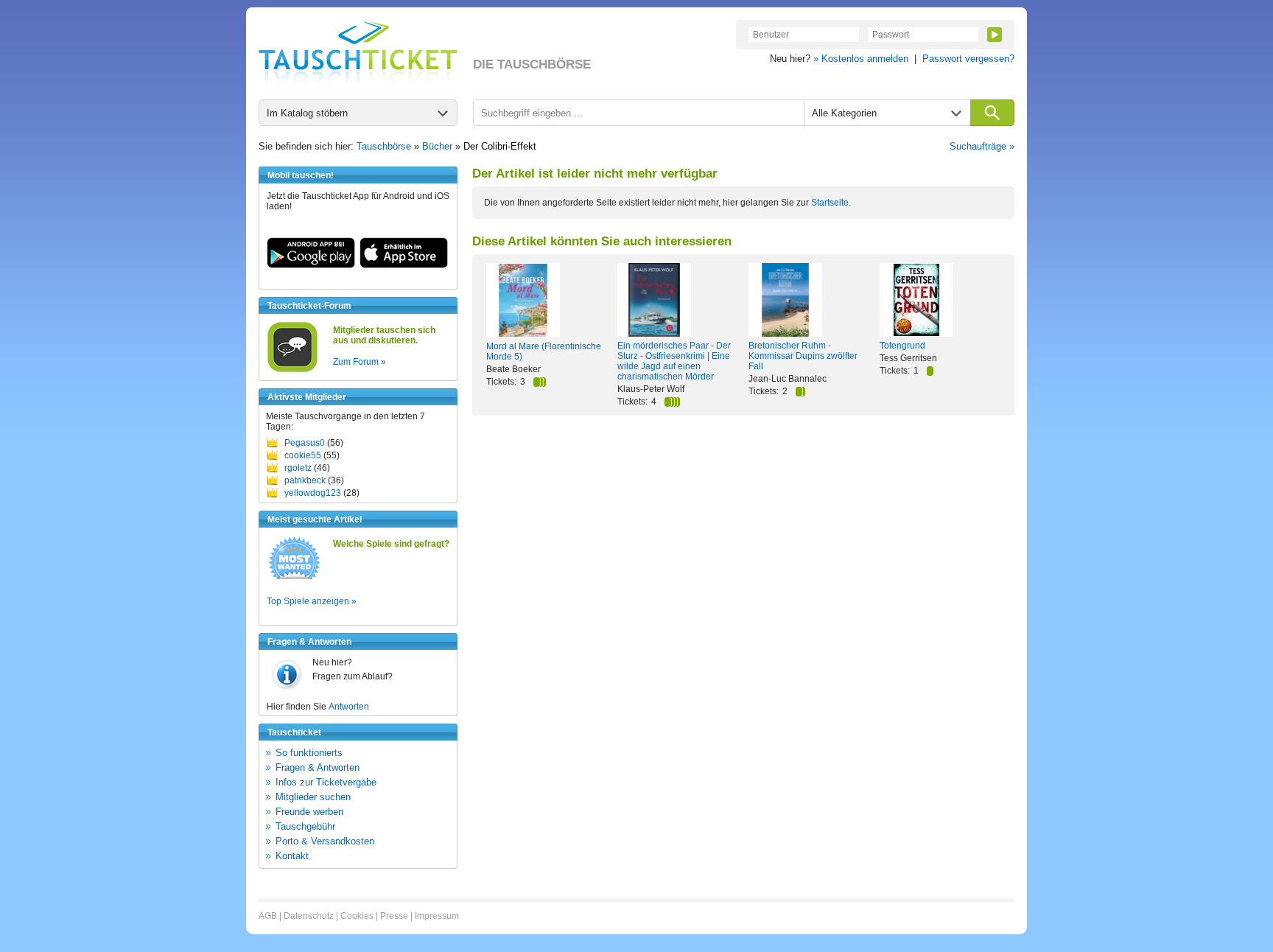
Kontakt (292, 855)
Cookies (357, 916)
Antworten (349, 706)
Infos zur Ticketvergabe (326, 782)
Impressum (437, 916)
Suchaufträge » (982, 146)
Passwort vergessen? (968, 58)
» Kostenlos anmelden (860, 58)
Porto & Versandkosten (325, 841)
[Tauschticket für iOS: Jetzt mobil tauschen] (404, 265)
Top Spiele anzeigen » (312, 601)
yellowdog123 (312, 493)
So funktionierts (309, 752)
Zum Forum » (359, 362)
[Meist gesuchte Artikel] (294, 578)
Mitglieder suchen (313, 796)
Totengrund (902, 345)
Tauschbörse (384, 146)
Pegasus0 (304, 443)
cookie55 (302, 455)
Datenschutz (309, 916)
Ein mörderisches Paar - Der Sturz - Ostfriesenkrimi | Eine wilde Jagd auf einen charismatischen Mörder (674, 361)
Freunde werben (309, 811)
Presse (394, 916)
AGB (268, 916)
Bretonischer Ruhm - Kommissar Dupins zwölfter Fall (803, 355)
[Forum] (292, 370)
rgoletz (298, 468)
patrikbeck (305, 480)
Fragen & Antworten (318, 767)
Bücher (437, 146)
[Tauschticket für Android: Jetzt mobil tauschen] (311, 265)
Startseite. (831, 202)
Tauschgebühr (305, 826)
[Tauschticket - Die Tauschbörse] (358, 53)
